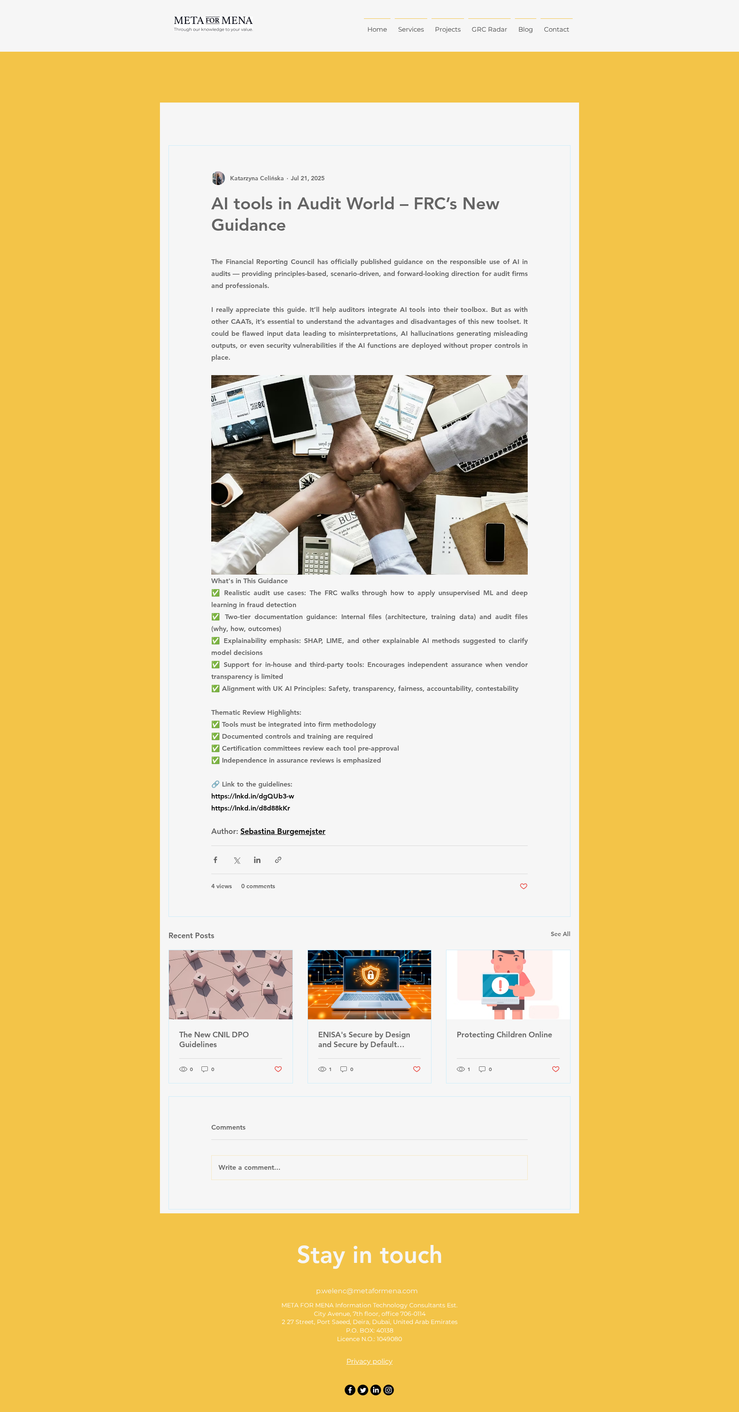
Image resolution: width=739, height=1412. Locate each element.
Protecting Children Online (504, 1034)
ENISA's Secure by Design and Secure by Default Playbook (364, 1039)
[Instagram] (388, 1390)
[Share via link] (278, 860)
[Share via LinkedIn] (257, 860)
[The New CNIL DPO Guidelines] (231, 984)
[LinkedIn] (375, 1390)
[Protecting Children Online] (508, 984)
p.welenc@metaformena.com (367, 1291)
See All (561, 934)
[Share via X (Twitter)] (236, 860)
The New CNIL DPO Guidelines (214, 1039)
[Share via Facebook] (215, 860)
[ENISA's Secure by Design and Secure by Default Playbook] (370, 984)
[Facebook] (350, 1390)
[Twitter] (363, 1390)
